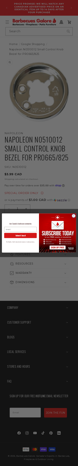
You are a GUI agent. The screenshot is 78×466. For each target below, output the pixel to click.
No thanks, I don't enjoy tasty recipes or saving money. (20, 242)
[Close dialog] (73, 216)
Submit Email (20, 235)
